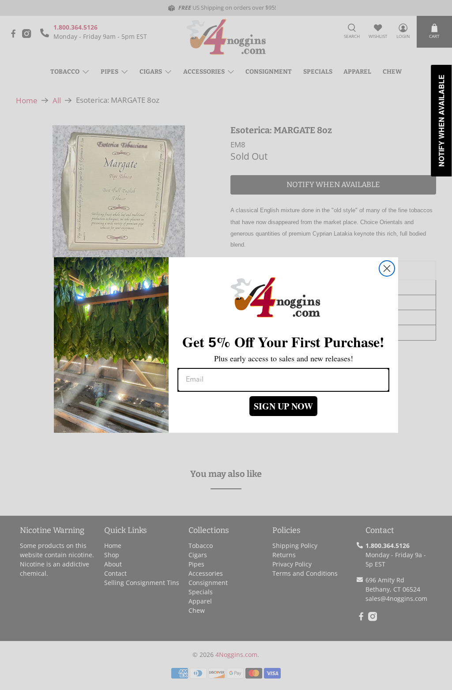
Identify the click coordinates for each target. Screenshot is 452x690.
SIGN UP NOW (283, 406)
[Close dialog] (387, 268)
